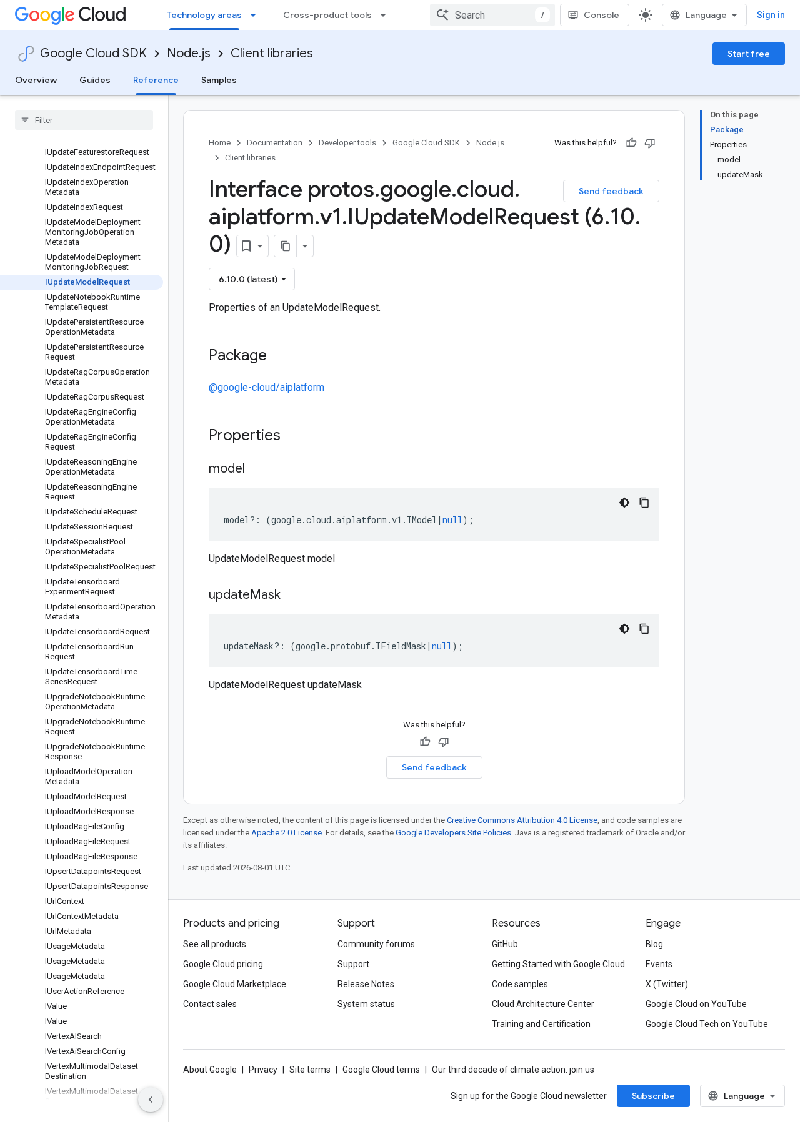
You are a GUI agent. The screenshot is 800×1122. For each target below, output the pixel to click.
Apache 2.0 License (286, 832)
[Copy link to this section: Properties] (296, 436)
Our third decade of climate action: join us (513, 1070)
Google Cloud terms (381, 1070)
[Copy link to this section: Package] (279, 356)
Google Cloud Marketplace (234, 984)
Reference (156, 80)
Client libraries (272, 53)
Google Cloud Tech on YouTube (707, 1024)
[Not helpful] (650, 143)
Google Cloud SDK (93, 53)
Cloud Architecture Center (543, 1004)
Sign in (771, 15)
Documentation (274, 142)
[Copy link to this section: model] (257, 469)
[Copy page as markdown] (285, 246)
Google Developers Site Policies (453, 832)
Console (601, 15)
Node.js (189, 53)
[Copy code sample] (644, 503)
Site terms (310, 1070)
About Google (210, 1070)
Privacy (263, 1070)
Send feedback (611, 191)
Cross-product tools (327, 15)
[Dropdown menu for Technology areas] (257, 15)
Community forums (376, 944)
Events (659, 964)
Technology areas (204, 15)
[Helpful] (631, 143)
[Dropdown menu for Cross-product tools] (387, 15)
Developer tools (347, 142)
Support (353, 964)
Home (220, 142)
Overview (36, 80)
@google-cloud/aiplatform (266, 387)
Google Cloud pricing (223, 964)
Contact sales (210, 1004)
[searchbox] (84, 120)
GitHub (505, 944)
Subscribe (653, 1095)
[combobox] (492, 15)
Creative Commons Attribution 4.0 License (522, 820)
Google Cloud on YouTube (696, 1004)
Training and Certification (541, 1024)
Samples (219, 80)
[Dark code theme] (624, 503)
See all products (214, 944)
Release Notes (366, 984)
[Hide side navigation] (150, 1099)
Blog (654, 944)
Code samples (520, 984)
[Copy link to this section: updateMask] (293, 595)
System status (366, 1004)
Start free (749, 53)
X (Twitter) (667, 984)
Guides (95, 80)
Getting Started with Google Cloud (558, 964)
